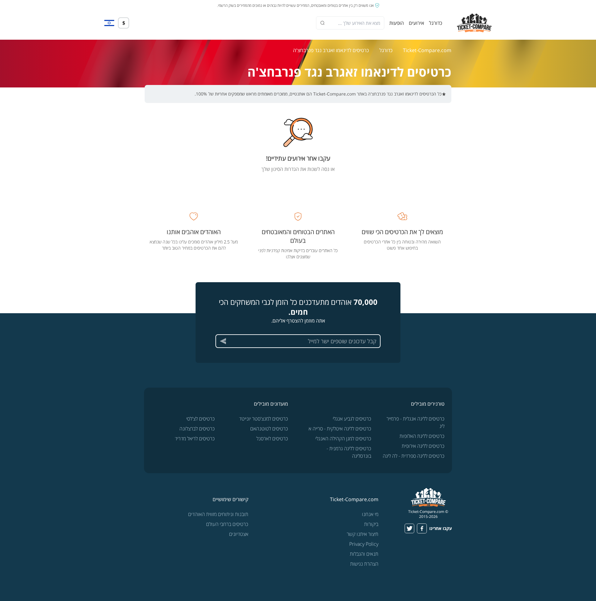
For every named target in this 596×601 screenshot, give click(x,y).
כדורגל (435, 23)
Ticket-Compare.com (427, 50)
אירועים (416, 23)
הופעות (396, 23)
